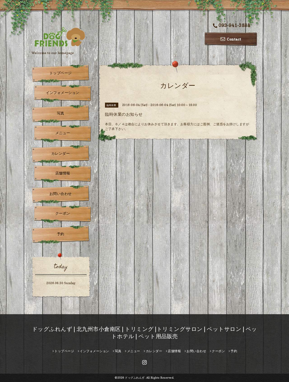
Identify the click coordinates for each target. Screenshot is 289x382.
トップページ (60, 73)
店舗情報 (62, 173)
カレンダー (60, 153)
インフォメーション (62, 92)
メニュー (62, 133)
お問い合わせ (60, 193)
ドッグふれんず (135, 377)
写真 (60, 113)
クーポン (62, 213)
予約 (60, 234)
